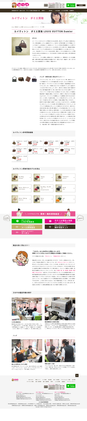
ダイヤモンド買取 (30, 381)
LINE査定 (72, 5)
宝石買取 (73, 379)
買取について (37, 379)
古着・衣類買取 (38, 381)
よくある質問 (64, 10)
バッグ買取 (44, 379)
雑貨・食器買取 (46, 381)
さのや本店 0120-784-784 (56, 4)
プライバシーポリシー (71, 381)
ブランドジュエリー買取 (65, 379)
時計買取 (50, 379)
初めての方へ (31, 379)
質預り (43, 10)
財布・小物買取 (56, 379)
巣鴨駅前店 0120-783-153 (56, 7)
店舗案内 (72, 10)
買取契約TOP (15, 10)
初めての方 (22, 10)
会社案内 (81, 5)
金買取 (50, 10)
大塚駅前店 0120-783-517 (56, 5)
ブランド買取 (29, 10)
